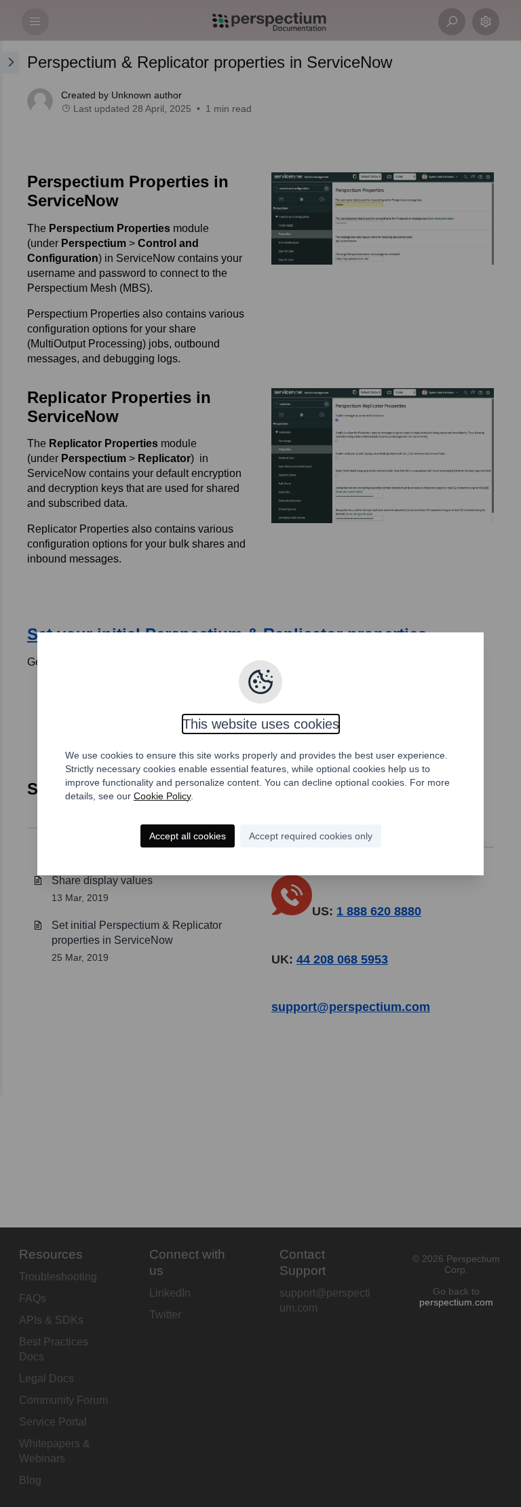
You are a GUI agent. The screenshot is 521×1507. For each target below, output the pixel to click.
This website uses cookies (260, 724)
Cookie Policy (162, 795)
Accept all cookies (187, 836)
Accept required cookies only (310, 836)
